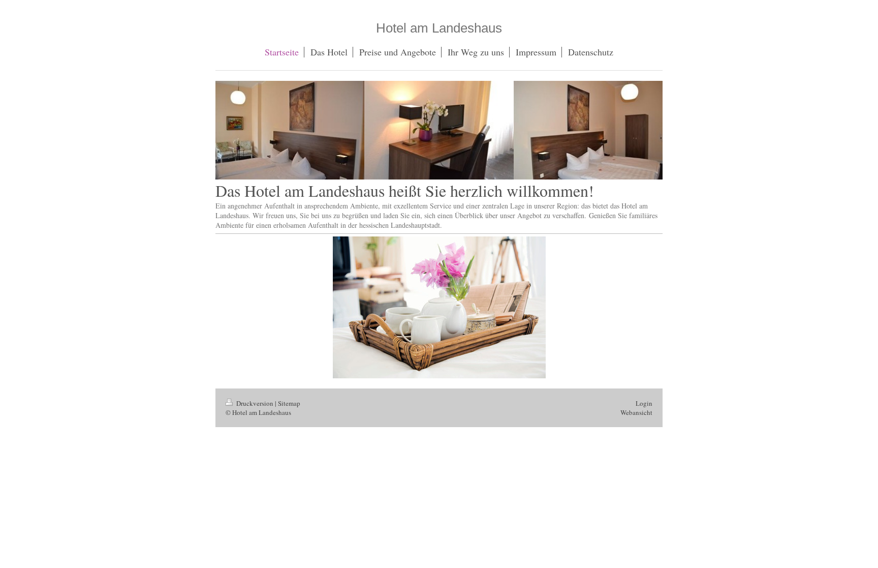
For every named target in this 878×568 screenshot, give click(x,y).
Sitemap (289, 403)
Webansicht (636, 412)
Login (644, 403)
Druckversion (255, 403)
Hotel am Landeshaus (439, 28)
